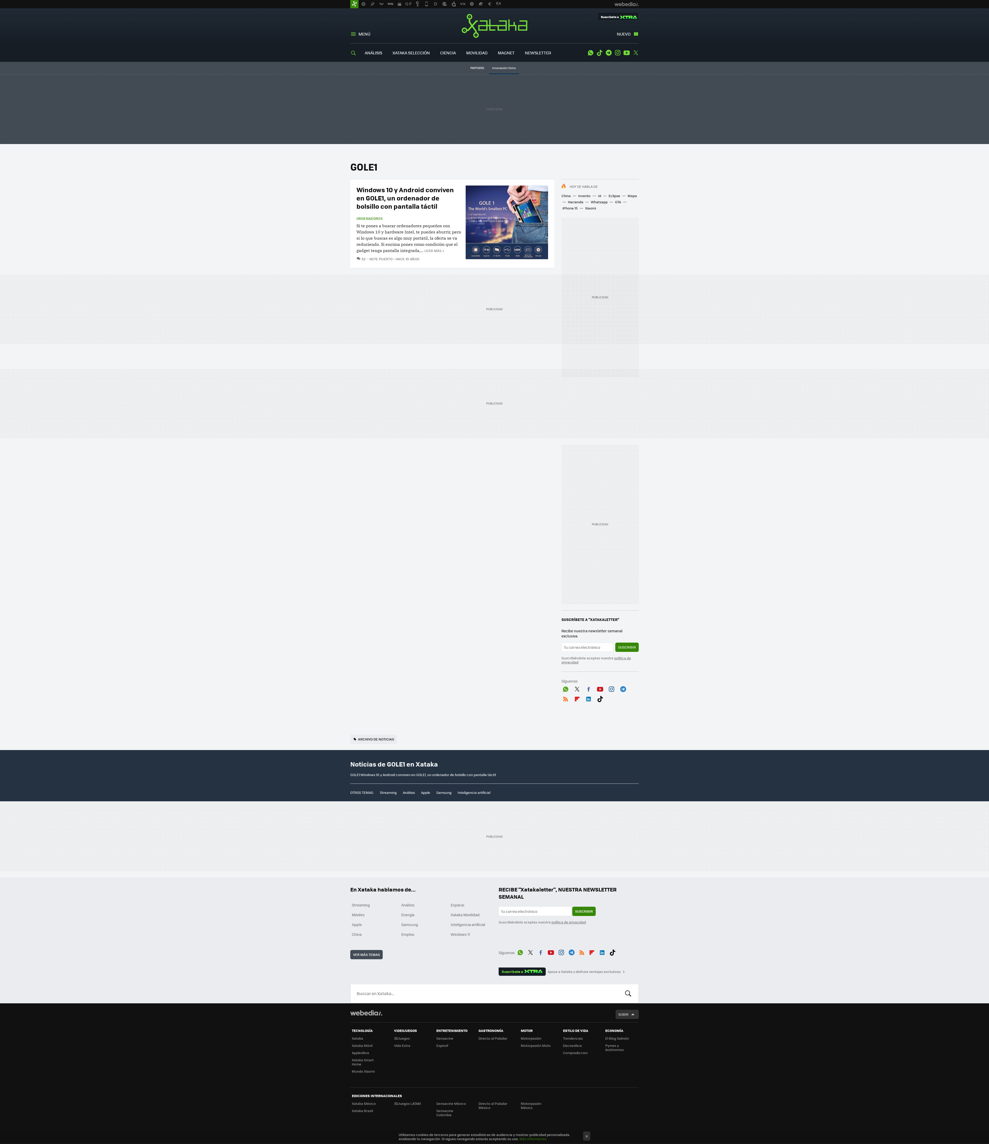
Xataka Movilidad (465, 914)
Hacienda (575, 201)
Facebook (588, 688)
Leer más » (434, 250)
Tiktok (599, 53)
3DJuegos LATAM (407, 1103)
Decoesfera (572, 1045)
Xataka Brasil (362, 1110)
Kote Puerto (381, 258)
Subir (623, 1014)
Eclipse (614, 195)
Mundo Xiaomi (363, 1071)
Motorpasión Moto (536, 1045)
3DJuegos (402, 1038)
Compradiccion (575, 1052)
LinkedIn (588, 698)
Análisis (409, 792)
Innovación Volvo (504, 68)
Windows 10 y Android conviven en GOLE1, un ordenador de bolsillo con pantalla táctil (405, 198)
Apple (425, 792)
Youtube (627, 53)
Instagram (618, 53)
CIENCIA (448, 53)
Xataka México (364, 1103)
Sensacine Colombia (444, 1112)
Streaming (388, 792)
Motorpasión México (531, 1105)
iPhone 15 (570, 208)
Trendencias (573, 1038)
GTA (618, 201)
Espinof (442, 1045)
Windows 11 (460, 934)
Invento (584, 195)
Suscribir (627, 647)
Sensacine (444, 1038)
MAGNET (506, 53)
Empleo (407, 934)
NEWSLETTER (538, 53)
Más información (533, 1138)
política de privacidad (568, 922)
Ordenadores (369, 218)
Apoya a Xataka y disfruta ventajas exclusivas (584, 972)
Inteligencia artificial (474, 792)
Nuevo (623, 34)
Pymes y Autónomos (614, 1047)
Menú (364, 34)
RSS (565, 698)
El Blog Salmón (617, 1038)
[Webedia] (366, 1013)
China (566, 195)
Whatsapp (599, 201)
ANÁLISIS (373, 53)
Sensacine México (451, 1103)
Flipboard (577, 698)
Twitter (636, 53)
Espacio (457, 904)
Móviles (358, 914)
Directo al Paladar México (493, 1105)
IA (599, 195)
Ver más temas (366, 954)
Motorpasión (531, 1038)
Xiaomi (590, 208)
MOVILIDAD (477, 53)
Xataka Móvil (362, 1045)
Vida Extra (402, 1045)
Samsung (443, 792)
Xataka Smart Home (363, 1061)
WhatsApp (590, 53)
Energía (407, 914)
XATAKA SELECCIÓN (411, 53)
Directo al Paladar (493, 1038)
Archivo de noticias (376, 739)
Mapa (632, 195)
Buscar (628, 993)
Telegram (609, 53)
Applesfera (360, 1052)
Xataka (494, 25)
